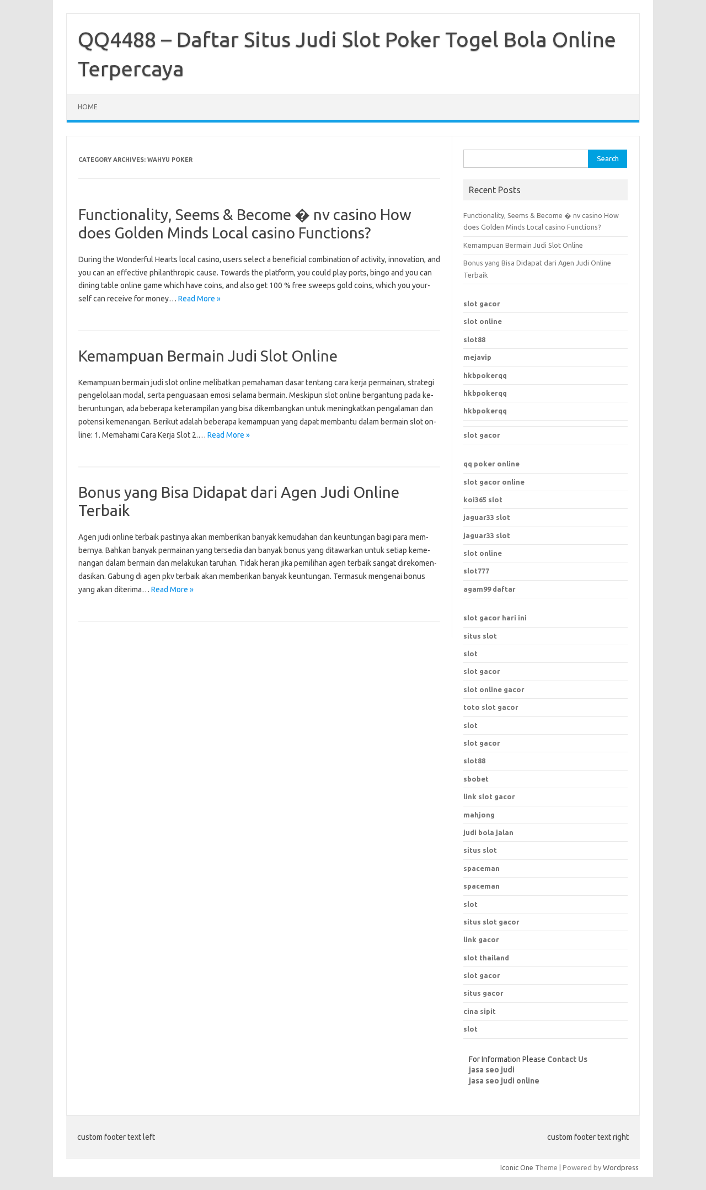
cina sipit (479, 1011)
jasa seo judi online (504, 1080)
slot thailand (486, 957)
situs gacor (483, 993)
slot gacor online (494, 482)
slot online (482, 321)
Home (88, 106)
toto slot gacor (490, 707)
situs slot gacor (491, 922)
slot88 (474, 339)
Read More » (199, 298)
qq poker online (491, 464)
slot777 (476, 571)
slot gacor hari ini (495, 617)
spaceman (481, 886)
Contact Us (567, 1059)
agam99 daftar (489, 589)
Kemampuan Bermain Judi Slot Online (208, 355)
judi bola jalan (488, 832)
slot (470, 653)
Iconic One (516, 1167)
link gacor (481, 939)
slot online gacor (494, 689)
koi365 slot (482, 499)
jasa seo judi (492, 1069)
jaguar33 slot (486, 517)
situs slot (480, 636)
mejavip (477, 357)
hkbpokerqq (485, 375)
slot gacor (481, 303)
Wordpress (621, 1167)
